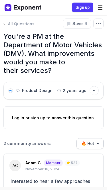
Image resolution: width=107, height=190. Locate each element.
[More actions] (98, 24)
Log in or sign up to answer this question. (53, 117)
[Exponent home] (23, 7)
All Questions (21, 23)
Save (79, 23)
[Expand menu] (100, 7)
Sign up (83, 7)
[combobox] (90, 143)
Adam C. (33, 162)
